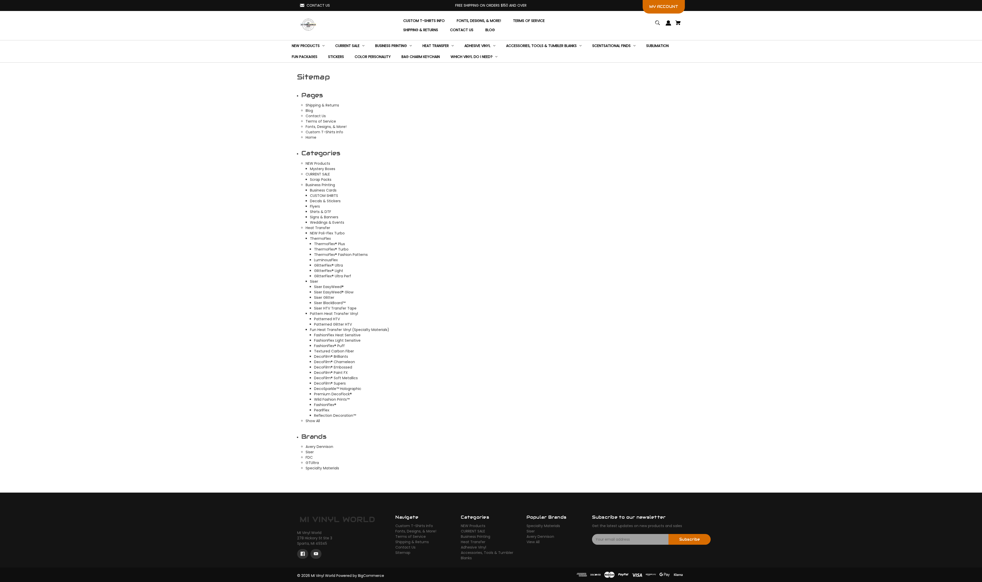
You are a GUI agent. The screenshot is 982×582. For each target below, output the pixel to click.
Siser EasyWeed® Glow (333, 292)
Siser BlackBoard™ (329, 302)
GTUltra (312, 462)
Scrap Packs (320, 179)
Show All (313, 420)
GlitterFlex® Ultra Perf (332, 276)
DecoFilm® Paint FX (331, 372)
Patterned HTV (327, 319)
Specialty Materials (322, 468)
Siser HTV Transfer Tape (335, 308)
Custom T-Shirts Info (324, 132)
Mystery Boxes (322, 168)
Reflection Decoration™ (335, 415)
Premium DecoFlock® (333, 394)
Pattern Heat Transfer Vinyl (334, 313)
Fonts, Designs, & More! (326, 126)
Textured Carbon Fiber (334, 351)
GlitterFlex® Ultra (328, 265)
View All (533, 541)
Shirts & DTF (320, 211)
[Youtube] (316, 553)
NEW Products (318, 163)
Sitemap (402, 552)
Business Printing (320, 184)
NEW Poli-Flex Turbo (327, 233)
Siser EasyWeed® (329, 286)
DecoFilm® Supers (330, 383)
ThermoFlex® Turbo (331, 249)
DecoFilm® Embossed (333, 367)
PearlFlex (321, 410)
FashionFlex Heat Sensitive (337, 335)
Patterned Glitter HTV (333, 324)
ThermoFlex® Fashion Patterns (341, 254)
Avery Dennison (319, 446)
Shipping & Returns (322, 105)
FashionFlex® (325, 404)
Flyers (315, 206)
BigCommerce (371, 575)
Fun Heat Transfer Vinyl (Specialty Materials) (349, 329)
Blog (309, 110)
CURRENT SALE (318, 174)
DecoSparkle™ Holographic (337, 388)
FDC (309, 457)
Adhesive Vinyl (473, 547)
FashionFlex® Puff (329, 345)
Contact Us (316, 115)
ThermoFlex (320, 238)
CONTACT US (318, 5)
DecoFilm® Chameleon (334, 361)
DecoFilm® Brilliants (331, 356)
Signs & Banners (324, 217)
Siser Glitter (324, 297)
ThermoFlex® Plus (329, 243)
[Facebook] (302, 553)
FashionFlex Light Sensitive (337, 340)
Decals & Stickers (325, 201)
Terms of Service (321, 121)
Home (311, 137)
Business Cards (323, 190)
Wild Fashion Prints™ (332, 399)
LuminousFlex (326, 260)
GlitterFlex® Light (328, 270)
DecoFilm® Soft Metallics (336, 378)
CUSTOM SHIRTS (324, 195)
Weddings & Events (327, 222)
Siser (314, 281)
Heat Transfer (318, 227)
